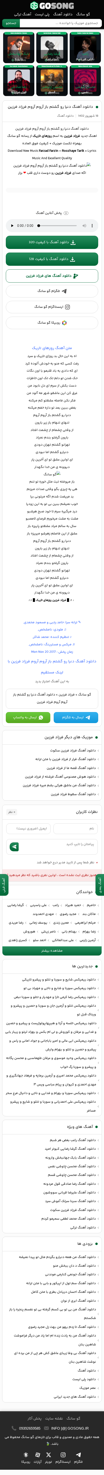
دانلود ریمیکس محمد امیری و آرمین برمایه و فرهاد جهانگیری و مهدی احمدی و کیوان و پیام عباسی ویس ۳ (51, 1080)
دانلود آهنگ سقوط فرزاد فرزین (73, 794)
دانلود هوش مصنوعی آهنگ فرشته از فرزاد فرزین (60, 777)
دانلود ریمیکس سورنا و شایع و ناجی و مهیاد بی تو (59, 988)
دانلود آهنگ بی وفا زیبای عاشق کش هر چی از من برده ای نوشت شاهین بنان (55, 1358)
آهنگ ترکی (22, 14)
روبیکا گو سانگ (48, 323)
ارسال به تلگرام (73, 717)
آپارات (38, 1461)
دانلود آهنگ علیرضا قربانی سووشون (69, 1192)
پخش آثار (35, 1418)
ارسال (14, 846)
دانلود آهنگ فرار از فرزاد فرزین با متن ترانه (65, 759)
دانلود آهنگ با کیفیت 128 (48, 259)
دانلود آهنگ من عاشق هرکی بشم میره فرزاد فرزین (59, 785)
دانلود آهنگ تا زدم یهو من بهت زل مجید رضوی (62, 1327)
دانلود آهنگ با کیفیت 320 (49, 242)
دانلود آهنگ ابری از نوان (78, 1301)
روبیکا (25, 1461)
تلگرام (78, 1461)
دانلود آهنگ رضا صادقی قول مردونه (69, 1184)
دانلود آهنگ (63, 14)
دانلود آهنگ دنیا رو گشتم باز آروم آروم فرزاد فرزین (50, 107)
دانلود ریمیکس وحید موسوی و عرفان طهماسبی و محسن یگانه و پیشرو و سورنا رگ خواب (51, 1063)
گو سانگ (52, 5)
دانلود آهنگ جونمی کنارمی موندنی (70, 1274)
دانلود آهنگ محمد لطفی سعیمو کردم (68, 1218)
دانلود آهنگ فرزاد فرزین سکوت (73, 750)
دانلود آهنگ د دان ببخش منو (74, 1266)
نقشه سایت (54, 1418)
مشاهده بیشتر (52, 951)
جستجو (11, 23)
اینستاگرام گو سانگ (48, 307)
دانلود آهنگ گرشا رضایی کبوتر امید (70, 1149)
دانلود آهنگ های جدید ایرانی (75, 1397)
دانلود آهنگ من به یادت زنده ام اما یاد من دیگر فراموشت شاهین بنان (55, 1340)
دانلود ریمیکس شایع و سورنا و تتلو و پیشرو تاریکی (59, 979)
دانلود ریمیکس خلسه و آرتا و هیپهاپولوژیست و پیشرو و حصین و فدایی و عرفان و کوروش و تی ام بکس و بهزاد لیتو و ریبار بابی (51, 1028)
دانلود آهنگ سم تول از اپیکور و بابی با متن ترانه (61, 1283)
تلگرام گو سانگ (48, 291)
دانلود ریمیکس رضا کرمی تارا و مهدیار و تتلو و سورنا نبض (55, 997)
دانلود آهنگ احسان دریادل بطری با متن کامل (63, 1292)
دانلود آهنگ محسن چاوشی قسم (72, 1175)
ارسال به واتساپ (25, 717)
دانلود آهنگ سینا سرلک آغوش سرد (70, 1201)
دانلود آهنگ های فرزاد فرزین (49, 276)
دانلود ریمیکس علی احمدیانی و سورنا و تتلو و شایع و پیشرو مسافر (53, 1106)
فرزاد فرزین (67, 694)
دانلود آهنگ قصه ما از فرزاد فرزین (71, 768)
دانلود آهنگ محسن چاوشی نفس (72, 1166)
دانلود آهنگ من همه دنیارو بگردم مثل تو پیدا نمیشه (57, 1257)
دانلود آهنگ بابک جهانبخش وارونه (70, 1158)
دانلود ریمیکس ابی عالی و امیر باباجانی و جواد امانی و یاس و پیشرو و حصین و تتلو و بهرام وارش (52, 1045)
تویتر (48, 1461)
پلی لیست (42, 14)
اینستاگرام (63, 1461)
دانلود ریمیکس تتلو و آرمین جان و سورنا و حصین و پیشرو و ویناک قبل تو (53, 1010)
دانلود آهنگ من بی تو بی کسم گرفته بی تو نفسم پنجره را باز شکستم (52, 1314)
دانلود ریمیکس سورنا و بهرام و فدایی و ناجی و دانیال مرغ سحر (51, 1093)
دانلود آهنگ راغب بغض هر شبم (73, 1140)
